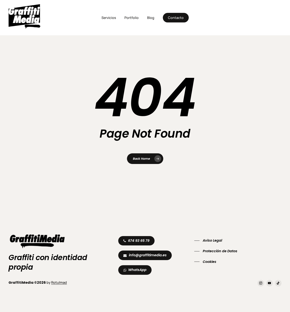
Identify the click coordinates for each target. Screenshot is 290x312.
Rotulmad (59, 282)
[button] (138, 241)
